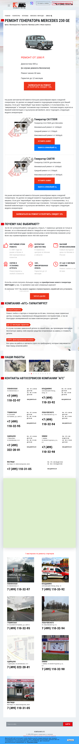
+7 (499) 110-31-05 (19, 469)
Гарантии (24, 24)
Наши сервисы (46, 24)
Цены (6, 24)
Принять (70, 740)
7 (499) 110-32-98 (53, 669)
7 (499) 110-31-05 (18, 708)
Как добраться (52, 469)
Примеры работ (34, 24)
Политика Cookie (32, 742)
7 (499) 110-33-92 (53, 589)
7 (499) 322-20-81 (18, 667)
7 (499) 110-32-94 (53, 628)
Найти (67, 724)
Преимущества (15, 24)
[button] (31, 373)
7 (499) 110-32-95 (18, 628)
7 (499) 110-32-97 (18, 589)
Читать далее (39, 296)
